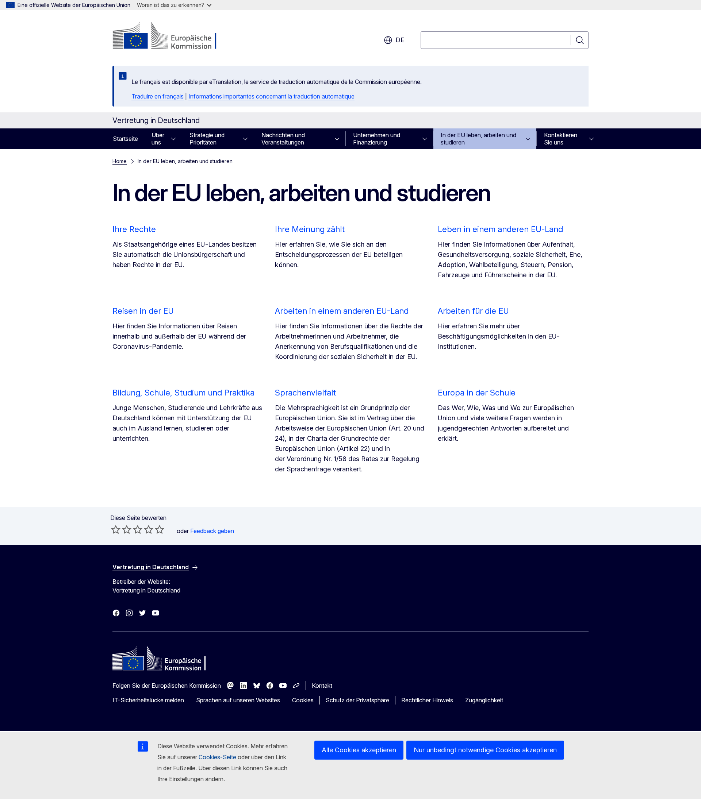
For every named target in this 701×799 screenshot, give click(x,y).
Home (119, 161)
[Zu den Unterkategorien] (175, 138)
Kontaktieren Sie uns (560, 138)
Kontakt (322, 685)
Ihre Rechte (134, 229)
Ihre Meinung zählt (310, 229)
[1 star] (115, 529)
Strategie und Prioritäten (207, 138)
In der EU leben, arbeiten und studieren (478, 138)
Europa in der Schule (477, 392)
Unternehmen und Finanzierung (376, 138)
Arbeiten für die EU (473, 311)
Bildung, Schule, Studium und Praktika (183, 392)
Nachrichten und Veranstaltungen (283, 138)
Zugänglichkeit (484, 700)
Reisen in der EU (143, 311)
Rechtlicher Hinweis (427, 700)
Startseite (125, 138)
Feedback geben (212, 530)
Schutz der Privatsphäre (357, 700)
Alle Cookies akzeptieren (359, 750)
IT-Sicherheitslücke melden (148, 700)
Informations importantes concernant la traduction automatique (271, 96)
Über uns (158, 138)
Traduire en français (157, 96)
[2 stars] (121, 529)
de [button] (400, 40)
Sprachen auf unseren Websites (238, 700)
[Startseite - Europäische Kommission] (171, 36)
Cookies (303, 700)
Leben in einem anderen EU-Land (500, 229)
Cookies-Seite (217, 757)
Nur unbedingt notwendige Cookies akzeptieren (485, 750)
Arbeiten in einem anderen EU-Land (342, 311)
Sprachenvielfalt (305, 392)
